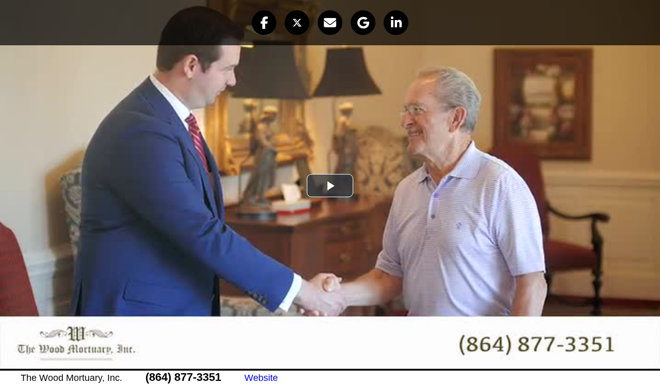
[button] (264, 22)
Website (261, 378)
